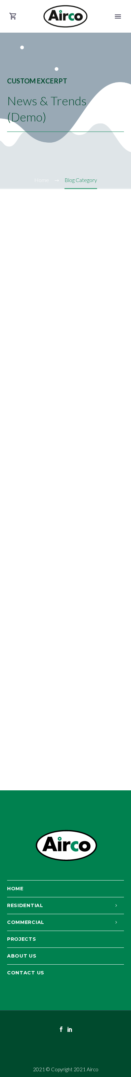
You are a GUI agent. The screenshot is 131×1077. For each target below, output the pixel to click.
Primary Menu (118, 16)
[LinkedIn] (70, 1029)
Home (15, 889)
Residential (25, 905)
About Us (22, 956)
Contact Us (25, 973)
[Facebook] (61, 1029)
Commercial (25, 922)
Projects (21, 939)
